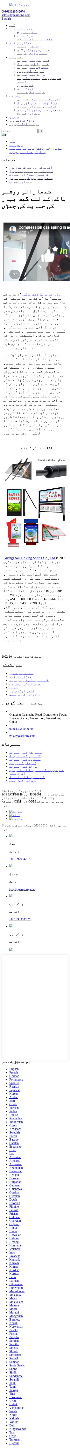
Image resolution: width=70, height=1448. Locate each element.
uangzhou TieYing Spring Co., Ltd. (30, 558)
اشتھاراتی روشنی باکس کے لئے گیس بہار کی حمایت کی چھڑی (36, 150)
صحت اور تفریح (28, 113)
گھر (12, 25)
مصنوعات (16, 57)
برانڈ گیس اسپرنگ (31, 74)
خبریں (14, 117)
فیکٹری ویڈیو (20, 43)
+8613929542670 (20, 859)
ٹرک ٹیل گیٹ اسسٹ (31, 92)
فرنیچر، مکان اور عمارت (36, 106)
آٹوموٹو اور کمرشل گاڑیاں (38, 99)
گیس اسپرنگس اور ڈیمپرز (29, 680)
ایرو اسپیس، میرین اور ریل (39, 103)
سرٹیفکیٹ (25, 35)
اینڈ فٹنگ (25, 88)
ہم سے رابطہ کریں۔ (24, 124)
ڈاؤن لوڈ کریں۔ (21, 120)
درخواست (16, 95)
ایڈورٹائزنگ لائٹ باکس (43, 294)
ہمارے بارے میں (21, 28)
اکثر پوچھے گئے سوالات (34, 39)
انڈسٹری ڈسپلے (29, 46)
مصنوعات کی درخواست (25, 683)
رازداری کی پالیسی (24, 694)
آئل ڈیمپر (25, 85)
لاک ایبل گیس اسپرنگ (33, 64)
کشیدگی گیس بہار (30, 71)
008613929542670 (21, 728)
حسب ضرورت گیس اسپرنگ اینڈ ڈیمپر (36, 770)
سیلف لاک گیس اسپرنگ (33, 67)
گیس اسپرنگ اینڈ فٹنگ (27, 777)
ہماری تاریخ (27, 32)
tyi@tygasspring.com (22, 735)
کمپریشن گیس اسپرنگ (33, 60)
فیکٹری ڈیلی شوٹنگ (32, 53)
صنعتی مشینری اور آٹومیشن (38, 110)
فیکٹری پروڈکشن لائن (33, 50)
